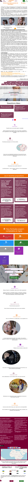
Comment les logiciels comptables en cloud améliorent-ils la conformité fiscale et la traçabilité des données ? (20, 108)
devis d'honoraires (7, 432)
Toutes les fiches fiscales (25, 118)
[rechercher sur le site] (1, 478)
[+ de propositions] (14, 225)
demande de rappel (7, 431)
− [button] (1, 451)
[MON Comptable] (0, 480)
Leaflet (26, 459)
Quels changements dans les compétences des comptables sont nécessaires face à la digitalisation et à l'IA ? (7, 115)
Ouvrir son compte (14, 94)
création (23, 3)
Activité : (6, 184)
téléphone (2, 431)
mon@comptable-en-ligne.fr (14, 280)
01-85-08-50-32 (15, 475)
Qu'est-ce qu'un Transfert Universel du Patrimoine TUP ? (6, 107)
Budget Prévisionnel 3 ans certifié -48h (20, 431)
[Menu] (22, 1)
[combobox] (14, 269)
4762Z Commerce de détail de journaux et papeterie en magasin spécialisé (21, 183)
